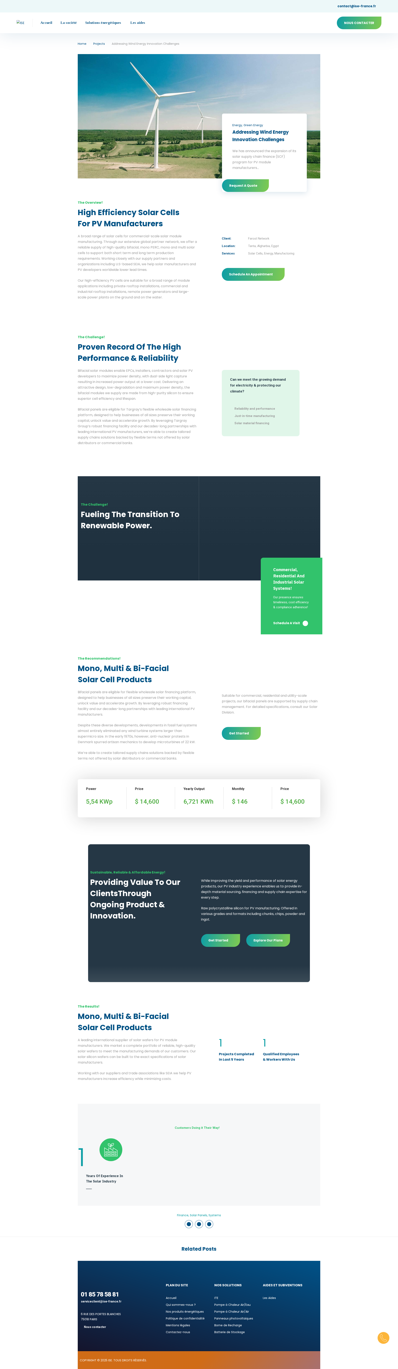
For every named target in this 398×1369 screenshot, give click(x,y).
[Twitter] (199, 1224)
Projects (99, 44)
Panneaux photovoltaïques (233, 1318)
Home (82, 44)
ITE (216, 1298)
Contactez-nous (178, 1332)
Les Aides (269, 1298)
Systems (215, 1215)
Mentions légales (178, 1325)
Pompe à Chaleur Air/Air (231, 1312)
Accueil (46, 23)
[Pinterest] (209, 1224)
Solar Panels (198, 1215)
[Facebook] (189, 1224)
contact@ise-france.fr (356, 6)
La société (69, 23)
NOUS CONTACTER (359, 23)
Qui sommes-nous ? (181, 1305)
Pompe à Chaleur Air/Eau (232, 1305)
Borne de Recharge (228, 1325)
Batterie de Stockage (229, 1332)
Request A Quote (243, 185)
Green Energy (253, 125)
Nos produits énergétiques (185, 1312)
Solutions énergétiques (103, 23)
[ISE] (20, 23)
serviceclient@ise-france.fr (101, 1301)
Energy (237, 125)
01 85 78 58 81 (100, 1294)
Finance (182, 1215)
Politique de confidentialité (185, 1318)
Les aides (137, 23)
